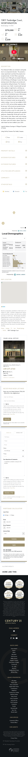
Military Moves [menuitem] (14, 658)
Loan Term (6, 512)
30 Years (6, 515)
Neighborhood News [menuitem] (14, 670)
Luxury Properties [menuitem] (14, 698)
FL (11, 328)
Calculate (14, 539)
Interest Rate (6, 531)
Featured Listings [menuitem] (14, 694)
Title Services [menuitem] (14, 656)
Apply (14, 545)
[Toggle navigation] (25, 3)
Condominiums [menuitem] (14, 688)
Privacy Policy (12, 414)
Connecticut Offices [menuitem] (14, 720)
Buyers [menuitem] (14, 650)
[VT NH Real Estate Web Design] (14, 750)
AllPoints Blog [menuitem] (14, 672)
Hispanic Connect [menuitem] (14, 660)
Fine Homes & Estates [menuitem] (14, 662)
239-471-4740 (9, 368)
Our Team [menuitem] (14, 666)
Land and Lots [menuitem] (14, 700)
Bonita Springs (20, 328)
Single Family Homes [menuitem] (14, 686)
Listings (7, 328)
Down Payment (7, 525)
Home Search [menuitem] (14, 648)
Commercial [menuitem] (14, 664)
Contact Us (5, 377)
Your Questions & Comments (10, 459)
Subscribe (7, 419)
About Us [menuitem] (14, 668)
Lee (15, 328)
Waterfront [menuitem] (14, 690)
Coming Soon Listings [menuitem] (14, 692)
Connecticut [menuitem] (14, 704)
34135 (4, 330)
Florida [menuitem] (14, 706)
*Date (4, 448)
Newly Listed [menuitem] (14, 682)
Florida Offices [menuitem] (14, 722)
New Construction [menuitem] (14, 684)
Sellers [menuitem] (14, 652)
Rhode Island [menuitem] (14, 712)
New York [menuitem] (14, 710)
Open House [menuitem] (14, 696)
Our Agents (11, 377)
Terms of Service (7, 498)
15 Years (12, 515)
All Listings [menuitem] (14, 680)
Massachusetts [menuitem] (14, 708)
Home (2, 328)
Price (4, 519)
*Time (4, 454)
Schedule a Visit (19, 432)
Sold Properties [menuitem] (14, 702)
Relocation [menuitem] (14, 654)
